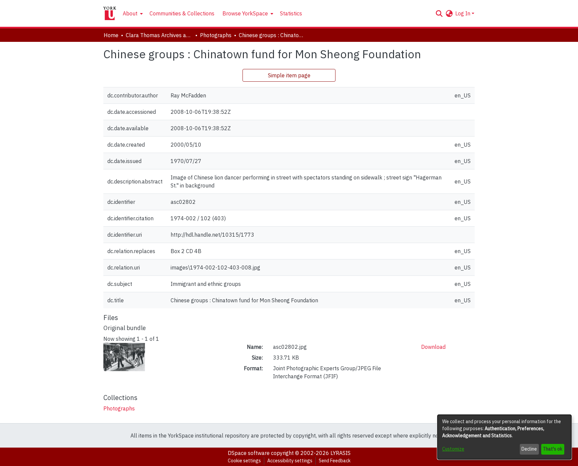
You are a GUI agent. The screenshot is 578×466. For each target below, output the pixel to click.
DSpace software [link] (249, 453)
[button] (439, 13)
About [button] (130, 13)
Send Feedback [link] (335, 461)
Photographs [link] (215, 35)
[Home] (109, 13)
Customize (453, 449)
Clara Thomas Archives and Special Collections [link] (159, 35)
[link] (119, 408)
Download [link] (433, 346)
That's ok (552, 449)
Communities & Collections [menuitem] (182, 13)
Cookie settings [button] (244, 461)
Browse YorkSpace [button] (245, 13)
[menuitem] (132, 13)
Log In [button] (463, 13)
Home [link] (111, 35)
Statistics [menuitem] (291, 13)
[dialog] (504, 437)
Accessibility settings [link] (289, 461)
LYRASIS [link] (340, 453)
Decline (529, 449)
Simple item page (289, 75)
